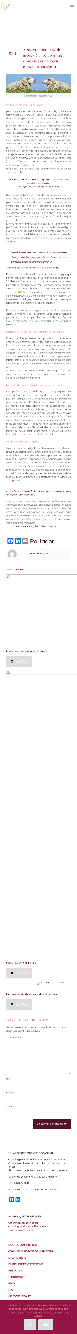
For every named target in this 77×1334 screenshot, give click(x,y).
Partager (42, 542)
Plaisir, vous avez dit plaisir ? (21, 963)
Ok (30, 1325)
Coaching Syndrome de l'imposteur (27, 1226)
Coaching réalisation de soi (23, 1223)
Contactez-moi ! (49, 526)
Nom (9, 1078)
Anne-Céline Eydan (39, 554)
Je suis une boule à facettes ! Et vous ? (26, 651)
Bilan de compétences (20, 1230)
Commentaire (14, 1037)
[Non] (72, 1317)
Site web (11, 1106)
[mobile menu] (72, 5)
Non (45, 1325)
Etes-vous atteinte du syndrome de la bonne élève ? (33, 994)
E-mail (10, 1092)
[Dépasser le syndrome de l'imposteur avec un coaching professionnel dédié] (5, 5)
